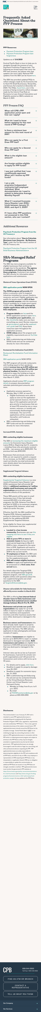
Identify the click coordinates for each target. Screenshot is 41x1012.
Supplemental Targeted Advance (16, 480)
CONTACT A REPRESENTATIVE (20, 986)
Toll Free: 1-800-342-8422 (30, 971)
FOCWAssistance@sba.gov (22, 693)
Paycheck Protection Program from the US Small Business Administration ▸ (20, 249)
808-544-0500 (28, 968)
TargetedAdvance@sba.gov (16, 583)
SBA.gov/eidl (27, 575)
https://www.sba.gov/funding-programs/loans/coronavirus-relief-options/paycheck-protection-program (19, 776)
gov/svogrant (14, 324)
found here (21, 88)
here (34, 75)
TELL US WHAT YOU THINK (20, 994)
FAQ (20, 326)
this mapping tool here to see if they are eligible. (21, 534)
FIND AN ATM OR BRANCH (20, 979)
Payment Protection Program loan (20, 51)
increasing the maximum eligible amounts (20, 442)
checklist (13, 320)
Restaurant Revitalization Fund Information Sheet (20, 354)
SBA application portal (12, 359)
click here (30, 665)
